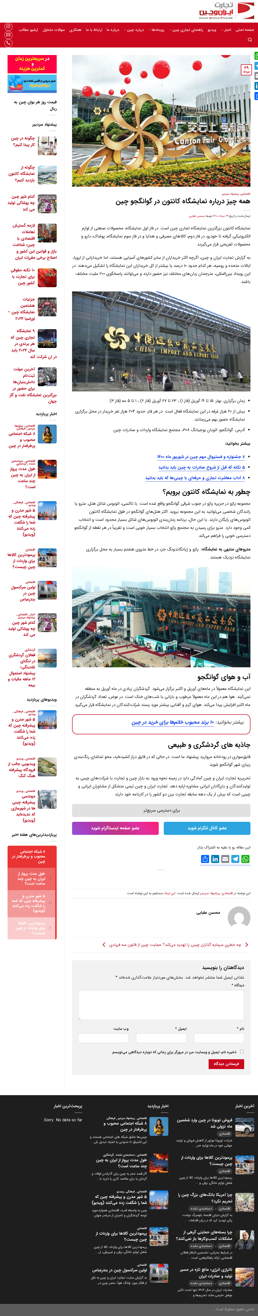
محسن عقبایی (197, 216)
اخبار (227, 30)
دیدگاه (238, 985)
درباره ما (113, 30)
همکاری (75, 30)
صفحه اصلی (245, 30)
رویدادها (158, 30)
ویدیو (212, 30)
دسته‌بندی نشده (201, 1208)
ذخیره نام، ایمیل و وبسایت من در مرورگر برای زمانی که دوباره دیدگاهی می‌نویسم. (173, 1052)
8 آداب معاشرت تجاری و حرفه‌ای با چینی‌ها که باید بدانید (195, 478)
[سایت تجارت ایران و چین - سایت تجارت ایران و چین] (224, 11)
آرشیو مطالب (28, 30)
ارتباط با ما (94, 30)
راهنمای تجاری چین (187, 30)
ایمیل (180, 1029)
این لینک (169, 893)
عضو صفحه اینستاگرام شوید (115, 828)
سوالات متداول (54, 30)
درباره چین (135, 30)
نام (240, 1029)
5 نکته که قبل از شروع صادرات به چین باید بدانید (201, 467)
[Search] (250, 40)
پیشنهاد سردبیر (230, 194)
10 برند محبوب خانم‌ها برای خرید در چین (173, 722)
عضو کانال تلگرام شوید (207, 828)
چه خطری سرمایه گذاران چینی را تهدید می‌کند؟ (202, 945)
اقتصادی (245, 194)
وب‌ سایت (120, 1029)
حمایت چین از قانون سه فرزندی (134, 945)
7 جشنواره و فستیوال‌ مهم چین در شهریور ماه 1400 (201, 456)
